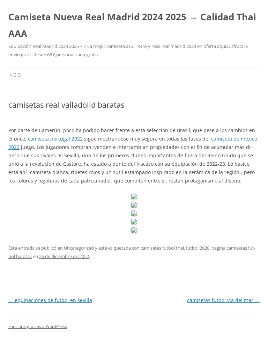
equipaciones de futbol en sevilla (50, 300)
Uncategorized (79, 248)
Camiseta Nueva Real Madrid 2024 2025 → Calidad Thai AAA (132, 25)
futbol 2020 (197, 248)
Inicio (14, 75)
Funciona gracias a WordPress (37, 326)
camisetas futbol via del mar (223, 300)
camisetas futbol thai (162, 248)
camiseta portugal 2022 (55, 138)
